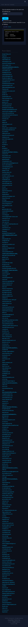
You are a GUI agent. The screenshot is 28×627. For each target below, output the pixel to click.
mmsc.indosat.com (7, 399)
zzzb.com (4, 279)
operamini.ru (5, 403)
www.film (5, 26)
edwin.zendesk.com (7, 362)
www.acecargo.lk (6, 534)
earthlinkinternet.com (7, 201)
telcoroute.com (6, 575)
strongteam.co (6, 517)
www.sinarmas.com (7, 353)
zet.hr (3, 360)
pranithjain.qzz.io (6, 434)
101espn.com (5, 226)
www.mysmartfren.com (8, 307)
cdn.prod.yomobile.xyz (8, 567)
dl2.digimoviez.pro (7, 292)
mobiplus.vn (5, 528)
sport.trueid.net (6, 506)
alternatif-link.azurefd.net (8, 255)
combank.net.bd (6, 530)
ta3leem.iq (5, 298)
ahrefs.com (5, 464)
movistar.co (5, 242)
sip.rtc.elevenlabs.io (7, 164)
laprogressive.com (7, 599)
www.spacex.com (6, 61)
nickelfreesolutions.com (8, 83)
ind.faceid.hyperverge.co (8, 381)
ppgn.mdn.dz (5, 259)
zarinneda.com (6, 168)
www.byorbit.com (6, 301)
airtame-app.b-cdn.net (8, 525)
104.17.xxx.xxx (5, 366)
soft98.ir (4, 586)
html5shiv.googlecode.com (9, 268)
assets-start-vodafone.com (9, 128)
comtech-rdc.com (6, 504)
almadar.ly (4, 148)
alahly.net (4, 122)
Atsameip (12, 4)
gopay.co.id (5, 102)
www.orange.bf (6, 274)
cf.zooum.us (5, 610)
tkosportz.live (5, 264)
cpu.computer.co (6, 589)
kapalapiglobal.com (7, 440)
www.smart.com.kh (7, 185)
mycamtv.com (5, 220)
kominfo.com (5, 331)
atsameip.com (5, 554)
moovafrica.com (6, 565)
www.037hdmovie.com (8, 327)
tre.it (3, 207)
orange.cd (4, 429)
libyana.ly (4, 231)
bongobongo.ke (6, 408)
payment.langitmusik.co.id (9, 340)
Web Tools (7, 4)
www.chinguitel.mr (7, 203)
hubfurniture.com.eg (7, 310)
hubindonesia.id (6, 316)
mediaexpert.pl (6, 371)
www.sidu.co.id (6, 358)
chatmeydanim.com (7, 124)
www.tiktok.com (6, 227)
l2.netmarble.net (6, 488)
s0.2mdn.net (5, 416)
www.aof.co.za (6, 218)
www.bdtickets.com (7, 397)
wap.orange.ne (6, 177)
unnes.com (5, 484)
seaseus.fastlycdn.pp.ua (8, 593)
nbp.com (4, 142)
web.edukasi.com (6, 368)
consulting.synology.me (8, 486)
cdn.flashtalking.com (7, 166)
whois (9, 26)
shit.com (4, 480)
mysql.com (5, 305)
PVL (16, 623)
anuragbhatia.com (6, 595)
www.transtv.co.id (6, 458)
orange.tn (4, 545)
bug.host (4, 56)
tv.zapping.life (5, 150)
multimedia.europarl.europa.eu (10, 115)
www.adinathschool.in (7, 323)
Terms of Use (17, 620)
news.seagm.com (6, 65)
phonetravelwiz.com (7, 85)
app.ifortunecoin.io (7, 190)
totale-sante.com (6, 455)
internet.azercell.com (7, 432)
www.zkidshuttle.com (7, 251)
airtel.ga (4, 200)
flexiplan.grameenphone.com (9, 109)
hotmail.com (5, 118)
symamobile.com (6, 96)
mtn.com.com (5, 447)
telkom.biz (5, 608)
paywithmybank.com (7, 547)
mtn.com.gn (5, 536)
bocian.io (4, 552)
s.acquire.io (5, 329)
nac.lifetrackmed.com (7, 497)
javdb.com (5, 94)
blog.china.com (6, 198)
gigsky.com (5, 503)
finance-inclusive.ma (7, 288)
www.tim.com (5, 456)
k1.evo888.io (5, 272)
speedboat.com (6, 81)
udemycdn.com (6, 133)
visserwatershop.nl (7, 74)
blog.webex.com (6, 155)
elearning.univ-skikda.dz (8, 582)
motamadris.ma (6, 558)
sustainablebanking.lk (7, 211)
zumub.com (5, 153)
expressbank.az (6, 482)
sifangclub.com (6, 443)
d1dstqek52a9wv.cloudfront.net (10, 425)
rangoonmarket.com (7, 283)
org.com (4, 540)
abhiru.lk (4, 312)
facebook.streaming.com (8, 584)
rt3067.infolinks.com (7, 514)
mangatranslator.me (7, 394)
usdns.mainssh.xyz (7, 303)
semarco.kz (5, 401)
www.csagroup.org (7, 423)
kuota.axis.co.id (6, 355)
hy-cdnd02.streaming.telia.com (10, 224)
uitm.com (4, 576)
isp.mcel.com (5, 430)
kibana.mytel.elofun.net (8, 442)
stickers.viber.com (6, 562)
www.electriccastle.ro (7, 580)
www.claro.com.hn (7, 490)
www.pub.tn (5, 508)
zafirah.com (5, 370)
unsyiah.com (5, 521)
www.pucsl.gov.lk (6, 460)
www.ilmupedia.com (7, 277)
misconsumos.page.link (8, 491)
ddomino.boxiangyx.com (8, 196)
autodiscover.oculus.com (8, 91)
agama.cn (4, 405)
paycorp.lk (5, 249)
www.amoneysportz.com (8, 419)
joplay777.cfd (5, 170)
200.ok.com (5, 418)
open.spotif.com (6, 436)
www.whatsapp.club (7, 76)
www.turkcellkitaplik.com (8, 560)
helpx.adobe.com (6, 512)
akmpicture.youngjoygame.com (10, 471)
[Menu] (25, 1)
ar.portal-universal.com (8, 135)
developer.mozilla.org (7, 107)
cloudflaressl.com (6, 462)
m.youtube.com (6, 174)
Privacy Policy (11, 620)
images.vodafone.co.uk (8, 451)
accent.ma (4, 597)
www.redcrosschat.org (8, 113)
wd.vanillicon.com (6, 473)
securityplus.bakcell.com (8, 129)
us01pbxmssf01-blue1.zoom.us (10, 325)
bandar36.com (6, 438)
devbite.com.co (6, 342)
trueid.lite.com (6, 333)
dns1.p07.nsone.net (7, 104)
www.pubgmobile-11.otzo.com (10, 216)
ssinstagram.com (6, 527)
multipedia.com (6, 179)
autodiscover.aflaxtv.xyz (8, 244)
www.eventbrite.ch (7, 285)
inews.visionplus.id (7, 336)
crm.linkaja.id (5, 214)
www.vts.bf (5, 587)
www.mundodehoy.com (8, 377)
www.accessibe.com (7, 395)
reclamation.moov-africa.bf (9, 299)
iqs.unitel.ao (5, 131)
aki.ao (3, 146)
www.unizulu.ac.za (7, 551)
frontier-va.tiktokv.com (8, 176)
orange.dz (4, 357)
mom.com (4, 386)
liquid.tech (4, 612)
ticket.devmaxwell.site (8, 410)
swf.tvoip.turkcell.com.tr (8, 80)
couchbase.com (6, 532)
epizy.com (4, 189)
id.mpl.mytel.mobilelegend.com (10, 163)
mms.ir (4, 261)
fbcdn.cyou (5, 606)
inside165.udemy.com (7, 493)
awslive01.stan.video (7, 262)
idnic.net (4, 126)
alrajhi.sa (4, 92)
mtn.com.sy (5, 318)
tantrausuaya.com (6, 105)
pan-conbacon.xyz (7, 334)
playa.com (4, 213)
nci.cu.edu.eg (5, 449)
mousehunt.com (6, 571)
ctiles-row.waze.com (7, 475)
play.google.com (6, 238)
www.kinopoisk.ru (6, 602)
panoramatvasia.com (7, 445)
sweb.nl (4, 120)
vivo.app (4, 477)
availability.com (6, 373)
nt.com (4, 187)
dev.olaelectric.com (7, 205)
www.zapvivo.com (7, 181)
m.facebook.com (6, 549)
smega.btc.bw (5, 240)
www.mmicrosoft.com (7, 523)
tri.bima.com (5, 344)
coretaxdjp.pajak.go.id (8, 314)
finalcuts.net (5, 89)
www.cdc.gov (5, 100)
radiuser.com (5, 501)
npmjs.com (5, 192)
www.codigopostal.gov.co (9, 543)
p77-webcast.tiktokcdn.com (9, 510)
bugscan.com (5, 519)
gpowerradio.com (6, 209)
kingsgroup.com (6, 57)
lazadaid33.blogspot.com (8, 233)
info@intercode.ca (16, 621)
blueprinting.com (6, 54)
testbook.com (5, 137)
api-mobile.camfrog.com (8, 591)
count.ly (4, 515)
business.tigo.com (6, 172)
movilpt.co (5, 144)
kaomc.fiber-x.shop (7, 495)
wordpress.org (6, 578)
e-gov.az (4, 141)
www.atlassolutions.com (8, 563)
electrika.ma (5, 412)
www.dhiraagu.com (7, 183)
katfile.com (5, 246)
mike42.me (5, 364)
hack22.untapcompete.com (9, 604)
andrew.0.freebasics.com (8, 63)
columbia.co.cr (6, 229)
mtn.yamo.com (6, 556)
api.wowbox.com (6, 499)
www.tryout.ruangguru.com (9, 111)
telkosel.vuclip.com (7, 294)
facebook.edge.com (7, 78)
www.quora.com (6, 157)
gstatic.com (5, 257)
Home (2, 4)
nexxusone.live (6, 541)
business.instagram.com (8, 248)
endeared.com (6, 346)
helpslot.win (5, 466)
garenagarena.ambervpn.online (10, 320)
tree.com (4, 286)
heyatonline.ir (5, 194)
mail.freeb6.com (6, 59)
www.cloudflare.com (7, 296)
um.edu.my (5, 421)
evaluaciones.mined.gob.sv (9, 453)
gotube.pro (5, 600)
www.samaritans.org (7, 388)
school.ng (4, 379)
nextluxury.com (6, 117)
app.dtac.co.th (6, 338)
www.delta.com (6, 70)
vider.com (4, 384)
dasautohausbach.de (7, 309)
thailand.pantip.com (7, 69)
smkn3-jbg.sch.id (6, 266)
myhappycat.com (6, 72)
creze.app (4, 275)
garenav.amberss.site (7, 322)
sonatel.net (5, 349)
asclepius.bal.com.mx (7, 573)
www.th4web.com (6, 290)
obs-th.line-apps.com (7, 139)
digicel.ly (4, 375)
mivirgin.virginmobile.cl (8, 351)
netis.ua (4, 469)
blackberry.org (6, 569)
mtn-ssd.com (5, 222)
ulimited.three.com (7, 538)
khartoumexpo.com (7, 98)
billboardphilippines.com (8, 87)
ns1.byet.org (5, 427)
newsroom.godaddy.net (8, 281)
